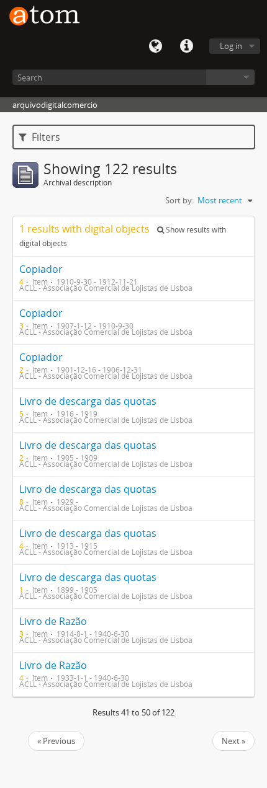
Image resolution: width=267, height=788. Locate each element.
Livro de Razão (53, 621)
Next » (233, 740)
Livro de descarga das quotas (87, 401)
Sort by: (179, 200)
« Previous (56, 740)
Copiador (41, 269)
